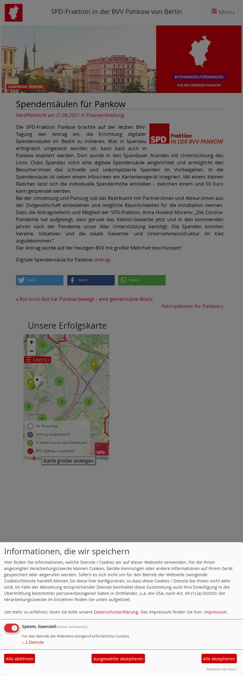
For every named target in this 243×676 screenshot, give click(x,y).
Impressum (215, 612)
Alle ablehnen (19, 658)
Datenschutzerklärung (116, 612)
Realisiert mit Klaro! (221, 669)
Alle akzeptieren (219, 658)
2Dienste (33, 642)
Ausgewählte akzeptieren (118, 658)
